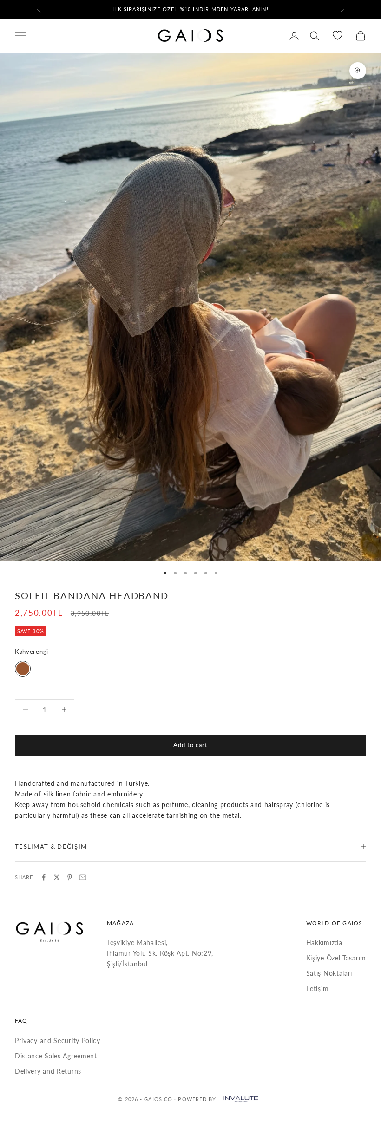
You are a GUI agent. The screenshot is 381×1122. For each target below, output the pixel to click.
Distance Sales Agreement (56, 1056)
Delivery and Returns (48, 1071)
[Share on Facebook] (43, 877)
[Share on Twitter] (56, 877)
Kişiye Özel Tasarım (336, 958)
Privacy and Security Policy (57, 1040)
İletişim (317, 988)
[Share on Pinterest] (69, 877)
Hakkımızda (324, 942)
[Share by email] (82, 877)
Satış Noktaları (329, 973)
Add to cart (190, 745)
